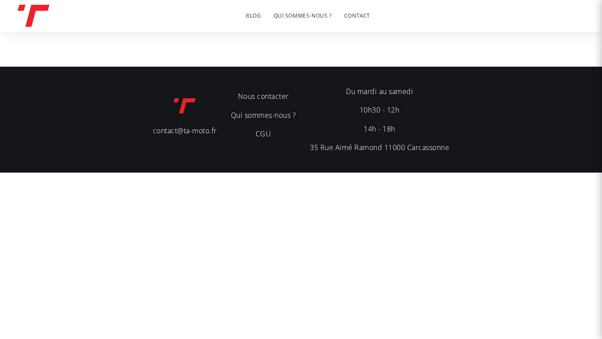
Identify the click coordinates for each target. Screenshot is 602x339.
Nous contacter (263, 96)
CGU (263, 134)
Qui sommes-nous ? (263, 115)
